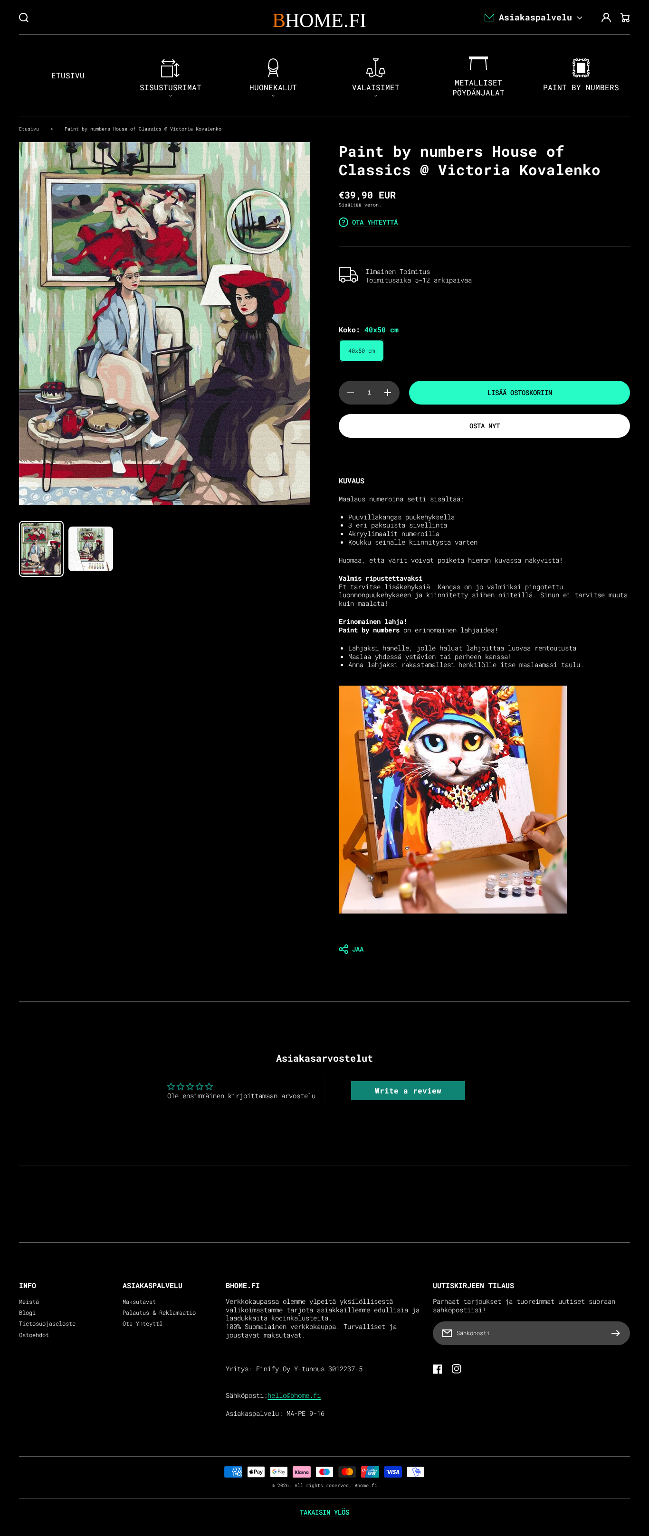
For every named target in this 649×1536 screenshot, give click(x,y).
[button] (484, 949)
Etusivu (29, 128)
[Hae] (23, 17)
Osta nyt (484, 425)
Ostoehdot (34, 1334)
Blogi (27, 1312)
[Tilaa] (618, 1333)
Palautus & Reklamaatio (159, 1312)
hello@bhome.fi (294, 1395)
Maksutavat (139, 1301)
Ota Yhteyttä (142, 1323)
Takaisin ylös (324, 1512)
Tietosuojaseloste (47, 1323)
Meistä (29, 1301)
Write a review (408, 1090)
